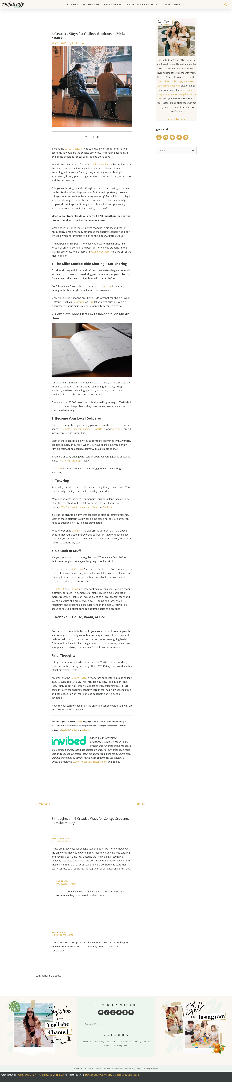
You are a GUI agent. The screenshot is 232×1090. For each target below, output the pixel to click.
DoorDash (99, 429)
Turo (91, 302)
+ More (155, 4)
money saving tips (179, 94)
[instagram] (159, 137)
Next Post (141, 803)
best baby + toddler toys (170, 81)
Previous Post (44, 803)
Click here (57, 468)
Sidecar (77, 429)
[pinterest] (173, 137)
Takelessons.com (80, 507)
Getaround (79, 302)
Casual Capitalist (74, 148)
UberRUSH (117, 429)
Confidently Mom (26, 1075)
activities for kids (171, 85)
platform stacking (70, 460)
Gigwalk (74, 589)
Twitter (73, 730)
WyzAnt (65, 507)
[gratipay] (186, 137)
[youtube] (166, 137)
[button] (225, 4)
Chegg (95, 507)
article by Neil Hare (101, 164)
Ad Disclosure (134, 1075)
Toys (83, 4)
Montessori (94, 4)
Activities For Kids (112, 4)
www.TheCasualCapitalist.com (90, 761)
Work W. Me (171, 4)
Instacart (87, 429)
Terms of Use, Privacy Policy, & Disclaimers (105, 1075)
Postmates (65, 429)
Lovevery (129, 4)
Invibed (79, 721)
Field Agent (58, 589)
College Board (79, 677)
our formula (105, 286)
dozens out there (100, 251)
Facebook (65, 730)
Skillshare (108, 507)
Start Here (72, 4)
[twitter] (179, 137)
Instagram (86, 730)
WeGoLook (77, 569)
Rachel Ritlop (63, 881)
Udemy (76, 530)
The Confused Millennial (50, 1075)
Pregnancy (143, 4)
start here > (176, 119)
